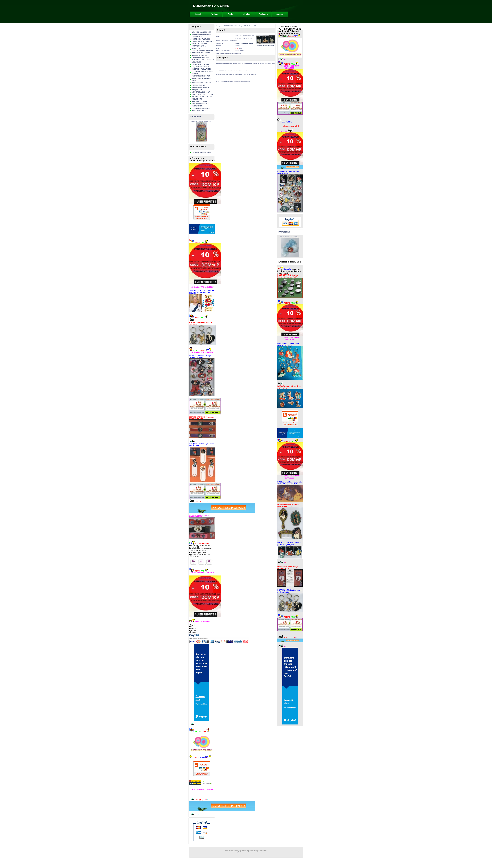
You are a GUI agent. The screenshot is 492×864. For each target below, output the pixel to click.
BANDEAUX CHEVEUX (200, 101)
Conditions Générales (231, 850)
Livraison (247, 14)
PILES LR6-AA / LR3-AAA (201, 108)
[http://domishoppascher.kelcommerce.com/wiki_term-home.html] (201, 263)
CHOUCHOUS (197, 99)
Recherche (263, 14)
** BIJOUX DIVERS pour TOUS (202, 41)
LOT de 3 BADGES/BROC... (201, 152)
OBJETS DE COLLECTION (201, 53)
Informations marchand (246, 850)
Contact (279, 14)
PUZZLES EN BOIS (198, 85)
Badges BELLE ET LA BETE (247, 26)
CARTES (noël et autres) (200, 57)
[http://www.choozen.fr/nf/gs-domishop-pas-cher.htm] (207, 784)
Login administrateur (260, 850)
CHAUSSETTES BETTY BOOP (202, 94)
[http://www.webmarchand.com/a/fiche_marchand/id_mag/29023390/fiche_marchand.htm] (195, 784)
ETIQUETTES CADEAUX (200, 67)
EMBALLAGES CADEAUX (201, 64)
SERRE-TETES (197, 106)
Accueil (198, 14)
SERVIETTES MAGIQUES (201, 76)
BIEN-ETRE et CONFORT (201, 92)
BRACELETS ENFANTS (200, 104)
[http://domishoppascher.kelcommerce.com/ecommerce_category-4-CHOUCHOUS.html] (201, 377)
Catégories (219, 26)
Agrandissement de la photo (265, 45)
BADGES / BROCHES (199, 55)
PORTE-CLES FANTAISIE (201, 39)
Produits (214, 14)
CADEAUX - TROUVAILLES (201, 69)
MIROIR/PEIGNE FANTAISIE (201, 83)
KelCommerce (242, 851)
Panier (230, 14)
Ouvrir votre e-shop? (254, 851)
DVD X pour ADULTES (200, 110)
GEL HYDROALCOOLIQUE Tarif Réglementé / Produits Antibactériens (201, 34)
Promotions (195, 117)
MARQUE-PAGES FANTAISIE (202, 97)
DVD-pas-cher (197, 90)
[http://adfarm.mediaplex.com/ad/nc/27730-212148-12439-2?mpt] (201, 229)
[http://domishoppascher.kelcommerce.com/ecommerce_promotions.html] (201, 508)
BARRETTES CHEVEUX (200, 87)
